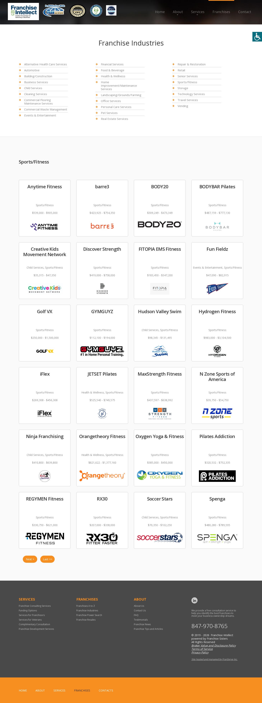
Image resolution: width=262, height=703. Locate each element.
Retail (181, 70)
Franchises (221, 11)
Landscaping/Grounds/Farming (121, 95)
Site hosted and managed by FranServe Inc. (214, 659)
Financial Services (112, 64)
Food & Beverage (112, 70)
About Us (139, 606)
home (23, 690)
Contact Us (140, 610)
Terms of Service (202, 649)
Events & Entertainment (40, 115)
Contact (244, 11)
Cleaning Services (35, 94)
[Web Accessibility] (257, 36)
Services (197, 11)
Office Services (111, 101)
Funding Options (28, 610)
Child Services (33, 88)
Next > (30, 559)
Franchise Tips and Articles (148, 629)
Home (160, 11)
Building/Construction (38, 76)
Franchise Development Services (36, 629)
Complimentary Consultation (34, 624)
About (178, 11)
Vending (183, 106)
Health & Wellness (113, 76)
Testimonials (141, 619)
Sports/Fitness (187, 82)
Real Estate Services (114, 119)
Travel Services (188, 100)
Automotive (32, 70)
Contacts (106, 690)
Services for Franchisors (32, 615)
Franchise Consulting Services (35, 606)
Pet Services (109, 113)
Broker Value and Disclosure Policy (213, 645)
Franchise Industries (87, 610)
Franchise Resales (86, 619)
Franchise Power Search (89, 615)
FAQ (136, 615)
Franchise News (142, 624)
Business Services (36, 82)
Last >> (47, 559)
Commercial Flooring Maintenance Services (38, 101)
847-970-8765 (209, 626)
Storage (183, 88)
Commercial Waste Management (45, 109)
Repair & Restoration (192, 64)
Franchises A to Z (85, 606)
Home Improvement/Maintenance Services (119, 85)
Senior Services (188, 76)
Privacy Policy (199, 652)
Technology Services (191, 94)
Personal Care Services (116, 107)
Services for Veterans (30, 619)
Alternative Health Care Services (45, 64)
